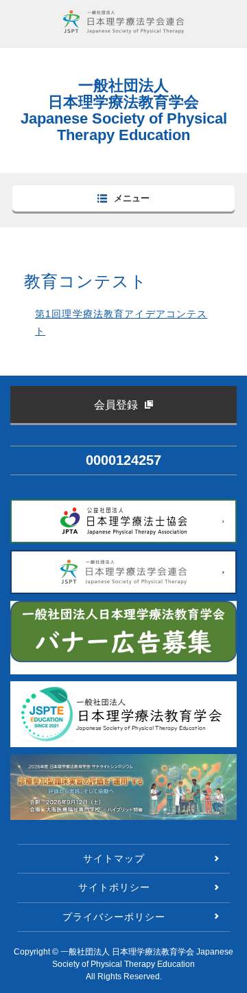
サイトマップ (114, 858)
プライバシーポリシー (113, 916)
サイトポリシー (114, 887)
